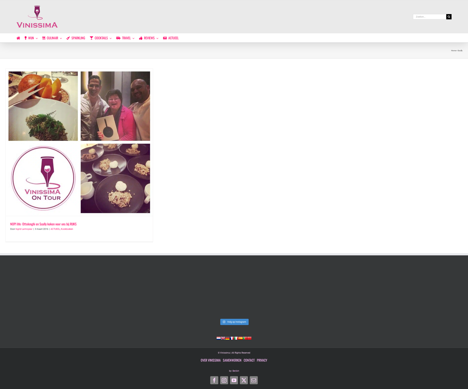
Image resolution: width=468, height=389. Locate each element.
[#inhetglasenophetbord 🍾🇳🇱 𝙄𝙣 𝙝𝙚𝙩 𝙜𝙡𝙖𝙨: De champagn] (326, 290)
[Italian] (236, 337)
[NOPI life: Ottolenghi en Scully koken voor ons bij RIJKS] (79, 142)
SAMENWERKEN (232, 360)
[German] (227, 337)
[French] (232, 337)
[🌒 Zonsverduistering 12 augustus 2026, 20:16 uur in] (418, 290)
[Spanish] (240, 337)
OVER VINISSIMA (211, 360)
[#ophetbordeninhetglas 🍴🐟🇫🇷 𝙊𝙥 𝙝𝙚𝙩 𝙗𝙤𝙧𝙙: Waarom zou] (50, 290)
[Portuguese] (245, 337)
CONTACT (249, 360)
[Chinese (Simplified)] (249, 337)
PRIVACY (262, 360)
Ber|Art (236, 371)
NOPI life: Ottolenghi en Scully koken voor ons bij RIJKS (43, 224)
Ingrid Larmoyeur (24, 229)
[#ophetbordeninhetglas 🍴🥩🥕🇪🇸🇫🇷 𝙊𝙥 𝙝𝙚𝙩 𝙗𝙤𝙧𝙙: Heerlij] (142, 290)
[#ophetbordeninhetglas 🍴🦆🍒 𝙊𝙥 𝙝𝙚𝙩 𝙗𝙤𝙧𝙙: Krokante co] (234, 290)
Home (453, 51)
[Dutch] (218, 337)
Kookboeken (67, 229)
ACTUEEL (55, 229)
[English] (223, 337)
